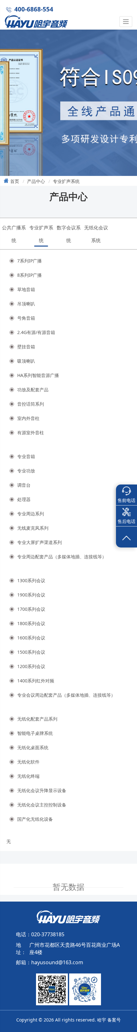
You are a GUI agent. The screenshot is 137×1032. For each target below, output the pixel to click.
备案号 (114, 1020)
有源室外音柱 (30, 432)
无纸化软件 (28, 762)
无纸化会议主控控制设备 (41, 805)
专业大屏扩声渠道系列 (39, 542)
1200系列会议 (31, 666)
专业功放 (26, 471)
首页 (14, 181)
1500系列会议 (31, 652)
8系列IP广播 (29, 275)
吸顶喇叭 (26, 361)
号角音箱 (26, 318)
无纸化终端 (28, 776)
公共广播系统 (14, 233)
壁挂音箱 (26, 347)
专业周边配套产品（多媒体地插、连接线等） (61, 557)
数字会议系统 (69, 233)
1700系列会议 (31, 609)
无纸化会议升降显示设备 (41, 790)
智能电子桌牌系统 (35, 733)
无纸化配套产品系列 (37, 719)
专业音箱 (26, 456)
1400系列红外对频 (35, 681)
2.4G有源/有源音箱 (36, 332)
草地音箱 (26, 289)
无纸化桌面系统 (32, 747)
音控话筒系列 (30, 404)
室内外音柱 (28, 418)
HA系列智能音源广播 (38, 375)
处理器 (24, 499)
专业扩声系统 (66, 181)
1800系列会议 (31, 623)
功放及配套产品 (32, 390)
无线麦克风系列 (32, 528)
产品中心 (36, 181)
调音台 (24, 485)
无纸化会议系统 (96, 233)
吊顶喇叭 (26, 304)
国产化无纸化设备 (35, 819)
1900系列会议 (31, 595)
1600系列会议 (31, 638)
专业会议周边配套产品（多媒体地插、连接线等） (66, 695)
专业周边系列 (30, 514)
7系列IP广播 (29, 261)
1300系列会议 (31, 580)
